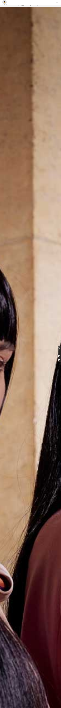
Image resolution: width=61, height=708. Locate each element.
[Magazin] (59, 360)
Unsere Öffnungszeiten (31, 5)
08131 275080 (21, 5)
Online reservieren (40, 5)
